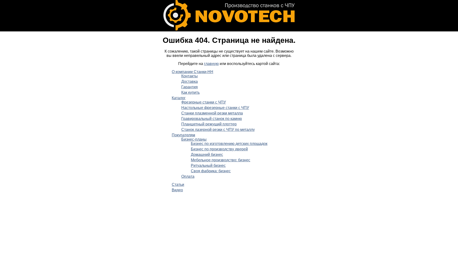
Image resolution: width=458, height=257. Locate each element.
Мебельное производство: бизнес (220, 160)
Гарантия (189, 87)
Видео (177, 190)
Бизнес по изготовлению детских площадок (229, 144)
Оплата (187, 176)
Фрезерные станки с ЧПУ (203, 102)
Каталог (179, 98)
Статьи (178, 185)
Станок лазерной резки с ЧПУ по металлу (218, 130)
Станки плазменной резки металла (212, 113)
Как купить (190, 92)
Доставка (189, 81)
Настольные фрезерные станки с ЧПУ (215, 108)
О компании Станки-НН (192, 72)
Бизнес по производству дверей (219, 149)
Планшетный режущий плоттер (209, 124)
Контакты (189, 76)
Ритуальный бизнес (208, 165)
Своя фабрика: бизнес (211, 171)
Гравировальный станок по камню (211, 119)
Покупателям (183, 135)
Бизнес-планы (194, 139)
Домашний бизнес (207, 155)
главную (211, 64)
